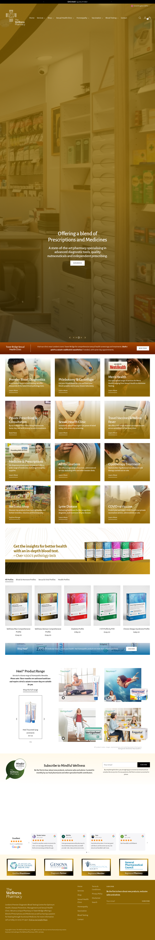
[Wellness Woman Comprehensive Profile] (48, 737)
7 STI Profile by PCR (107, 760)
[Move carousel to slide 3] (79, 469)
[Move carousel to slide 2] (76, 469)
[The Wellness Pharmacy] (15, 18)
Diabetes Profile (77, 760)
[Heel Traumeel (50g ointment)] (30, 843)
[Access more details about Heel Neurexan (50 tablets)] (108, 829)
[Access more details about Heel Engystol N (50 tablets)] (108, 869)
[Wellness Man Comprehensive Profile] (18, 737)
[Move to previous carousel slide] (70, 469)
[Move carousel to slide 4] (81, 469)
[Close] (149, 917)
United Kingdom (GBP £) (140, 6)
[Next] (111, 2)
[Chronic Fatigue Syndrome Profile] (136, 737)
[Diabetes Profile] (77, 737)
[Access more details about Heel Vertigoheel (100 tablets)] (63, 869)
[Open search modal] (140, 18)
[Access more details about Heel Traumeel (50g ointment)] (63, 829)
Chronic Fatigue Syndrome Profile (136, 760)
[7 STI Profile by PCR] (107, 737)
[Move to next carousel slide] (85, 469)
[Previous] (43, 2)
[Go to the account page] (144, 18)
